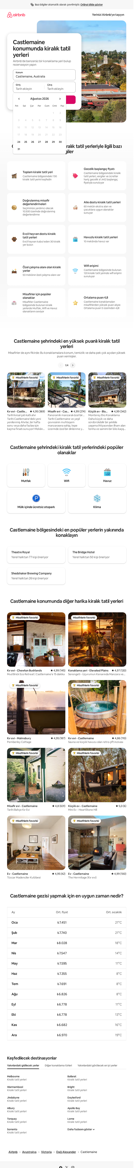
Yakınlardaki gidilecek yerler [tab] (23, 1065)
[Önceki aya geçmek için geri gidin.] (19, 99)
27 (39, 141)
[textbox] (28, 89)
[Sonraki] (72, 365)
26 (32, 141)
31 (19, 149)
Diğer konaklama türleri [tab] (58, 1065)
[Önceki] (61, 365)
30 (60, 141)
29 (53, 141)
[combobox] (44, 76)
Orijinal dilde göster (91, 4)
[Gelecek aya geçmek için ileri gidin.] (60, 99)
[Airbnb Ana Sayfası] (16, 14)
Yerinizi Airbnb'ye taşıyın (108, 15)
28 (46, 141)
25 (25, 141)
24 (18, 141)
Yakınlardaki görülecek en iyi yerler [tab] (97, 1065)
